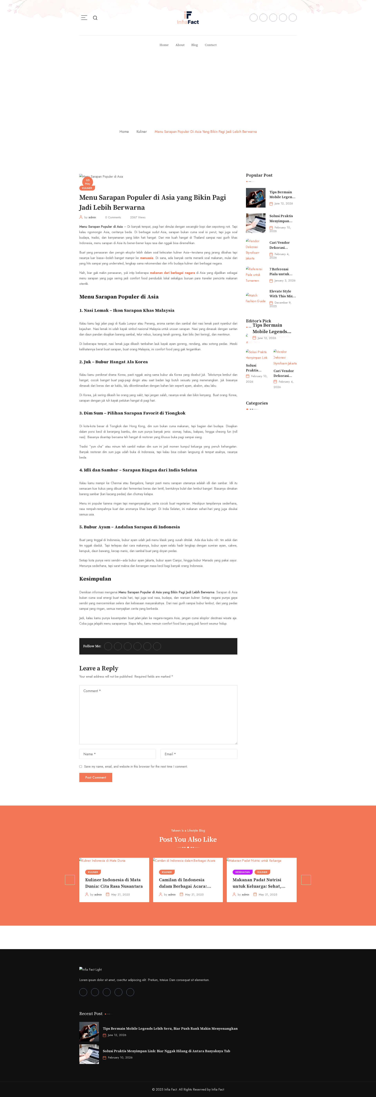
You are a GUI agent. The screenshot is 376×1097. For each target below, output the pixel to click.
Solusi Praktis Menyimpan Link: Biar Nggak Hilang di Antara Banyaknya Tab (166, 1051)
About (179, 45)
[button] (70, 880)
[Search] (95, 17)
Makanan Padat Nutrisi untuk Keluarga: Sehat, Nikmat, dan (257, 886)
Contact (211, 45)
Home (164, 45)
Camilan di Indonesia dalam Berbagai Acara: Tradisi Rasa (183, 886)
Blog (194, 45)
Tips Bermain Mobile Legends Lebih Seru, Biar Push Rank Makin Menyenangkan (170, 1028)
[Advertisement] (188, 84)
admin (92, 217)
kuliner (141, 131)
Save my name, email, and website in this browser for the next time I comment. (136, 766)
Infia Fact (218, 1089)
